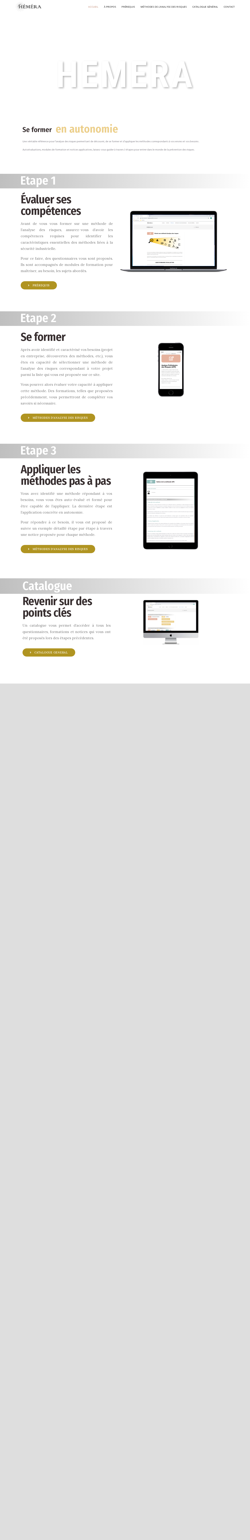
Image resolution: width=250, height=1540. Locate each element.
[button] (39, 285)
